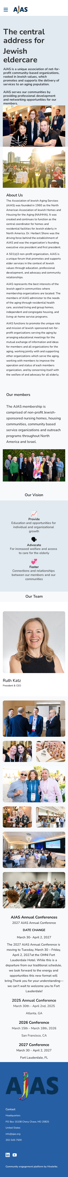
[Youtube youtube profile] (15, 1155)
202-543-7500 (14, 1140)
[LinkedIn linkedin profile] (8, 1155)
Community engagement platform (24, 1166)
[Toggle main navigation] (5, 9)
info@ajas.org (13, 1134)
